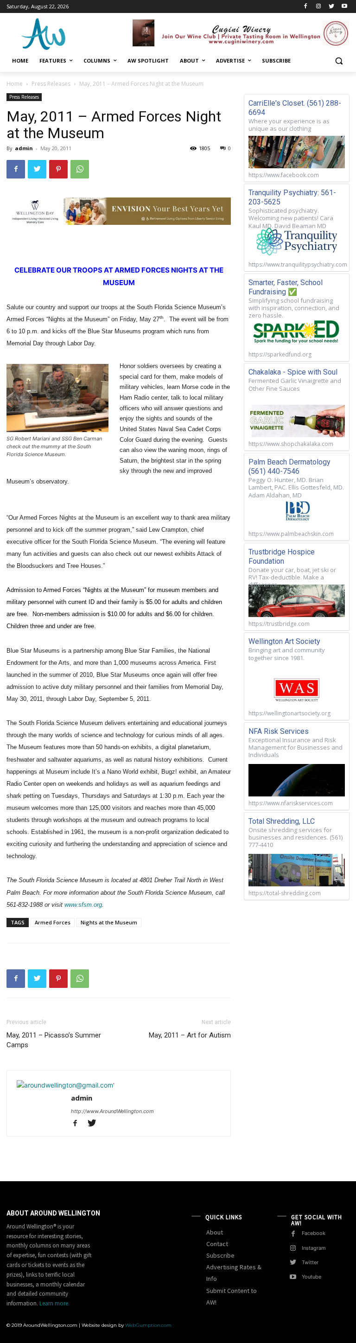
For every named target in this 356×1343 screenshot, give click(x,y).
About (214, 1232)
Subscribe (220, 1255)
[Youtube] (344, 6)
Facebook (313, 1233)
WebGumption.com (148, 1325)
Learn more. (54, 1303)
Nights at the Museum (109, 922)
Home (14, 84)
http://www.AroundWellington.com (112, 1111)
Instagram (314, 1248)
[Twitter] (331, 6)
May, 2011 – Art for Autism (190, 1035)
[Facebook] (305, 6)
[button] (339, 61)
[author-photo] (65, 1085)
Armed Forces (52, 922)
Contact (217, 1244)
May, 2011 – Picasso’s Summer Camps (53, 1040)
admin (24, 148)
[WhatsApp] (79, 169)
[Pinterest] (58, 169)
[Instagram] (318, 6)
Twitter (310, 1262)
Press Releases (51, 84)
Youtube (311, 1276)
